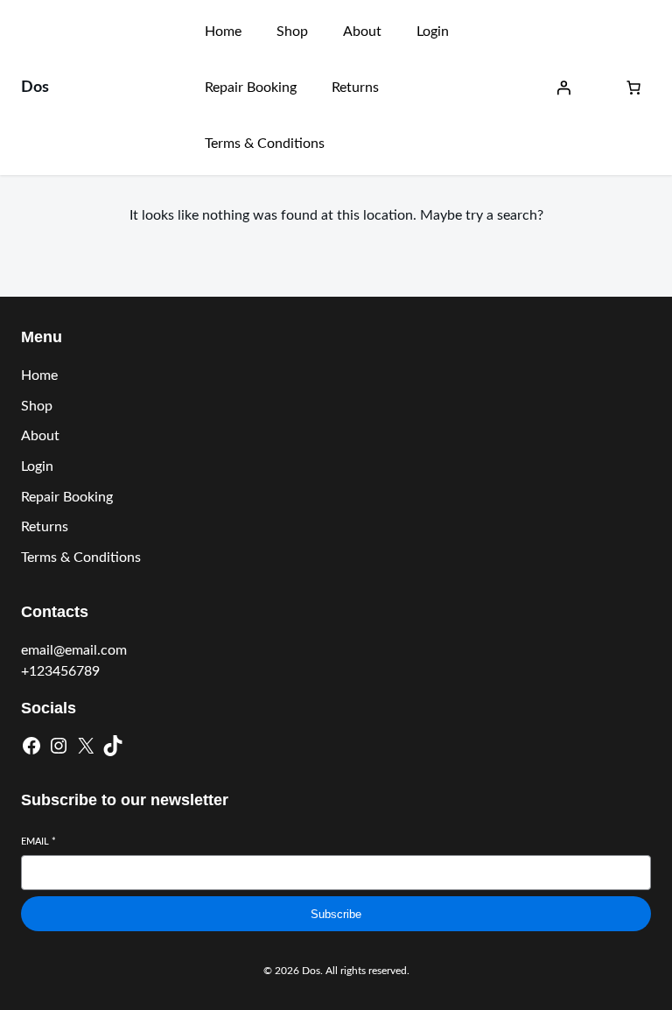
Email (38, 841)
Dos (35, 87)
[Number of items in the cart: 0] (633, 87)
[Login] (563, 87)
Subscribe (336, 914)
